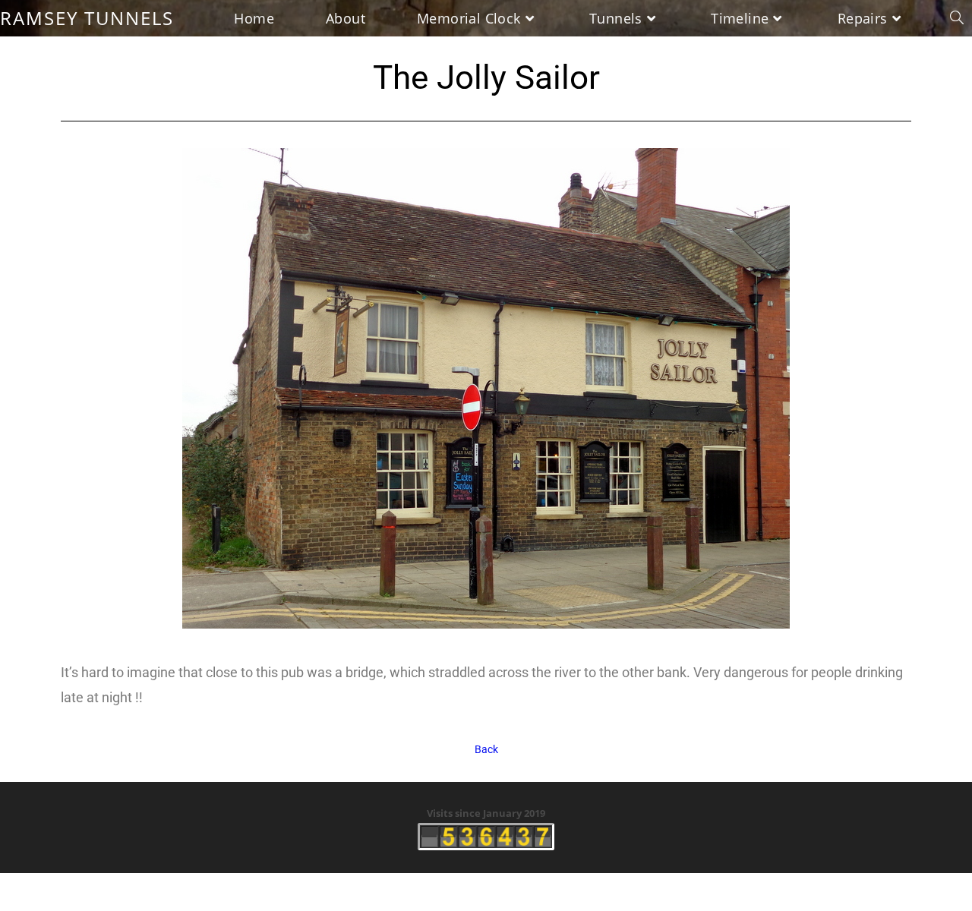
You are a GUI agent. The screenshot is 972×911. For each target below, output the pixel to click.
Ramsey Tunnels (87, 17)
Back (486, 749)
